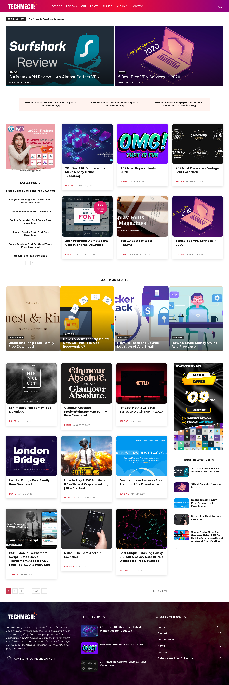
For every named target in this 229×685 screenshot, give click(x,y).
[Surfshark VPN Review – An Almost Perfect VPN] (60, 56)
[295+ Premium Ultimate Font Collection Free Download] (87, 216)
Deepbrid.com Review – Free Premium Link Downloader (205, 503)
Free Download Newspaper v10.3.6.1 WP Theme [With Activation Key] (178, 104)
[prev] (216, 19)
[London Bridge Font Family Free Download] (31, 456)
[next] (221, 19)
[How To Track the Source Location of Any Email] (142, 318)
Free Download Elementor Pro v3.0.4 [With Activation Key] (50, 104)
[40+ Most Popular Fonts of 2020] (142, 144)
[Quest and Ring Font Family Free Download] (33, 318)
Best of (122, 72)
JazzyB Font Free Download (30, 255)
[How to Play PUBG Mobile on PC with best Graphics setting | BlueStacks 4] (86, 456)
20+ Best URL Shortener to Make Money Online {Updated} (85, 172)
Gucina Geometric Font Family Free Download (52, 19)
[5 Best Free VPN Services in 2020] (169, 56)
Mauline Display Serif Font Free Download (30, 234)
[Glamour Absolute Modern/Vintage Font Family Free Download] (86, 383)
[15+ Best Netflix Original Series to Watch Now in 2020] (141, 383)
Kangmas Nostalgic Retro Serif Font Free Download (30, 201)
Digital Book (16, 338)
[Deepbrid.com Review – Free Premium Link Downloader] (141, 456)
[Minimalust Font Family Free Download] (31, 383)
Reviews (13, 72)
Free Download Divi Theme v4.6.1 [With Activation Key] (114, 104)
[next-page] (32, 263)
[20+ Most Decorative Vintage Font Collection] (197, 144)
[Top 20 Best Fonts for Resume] (142, 216)
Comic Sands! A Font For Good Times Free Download (30, 246)
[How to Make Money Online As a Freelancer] (196, 318)
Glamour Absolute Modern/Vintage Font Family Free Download (85, 411)
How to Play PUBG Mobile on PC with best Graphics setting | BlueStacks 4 (86, 484)
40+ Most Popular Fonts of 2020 (121, 644)
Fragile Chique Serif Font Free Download (30, 190)
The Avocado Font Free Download (30, 211)
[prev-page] (27, 263)
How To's (69, 334)
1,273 (35, 591)
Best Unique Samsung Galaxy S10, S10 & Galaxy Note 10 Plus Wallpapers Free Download (141, 557)
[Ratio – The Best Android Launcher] (86, 529)
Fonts (123, 181)
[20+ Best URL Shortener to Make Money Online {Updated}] (87, 144)
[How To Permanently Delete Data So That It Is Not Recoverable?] (87, 318)
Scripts (13, 574)
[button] (220, 6)
